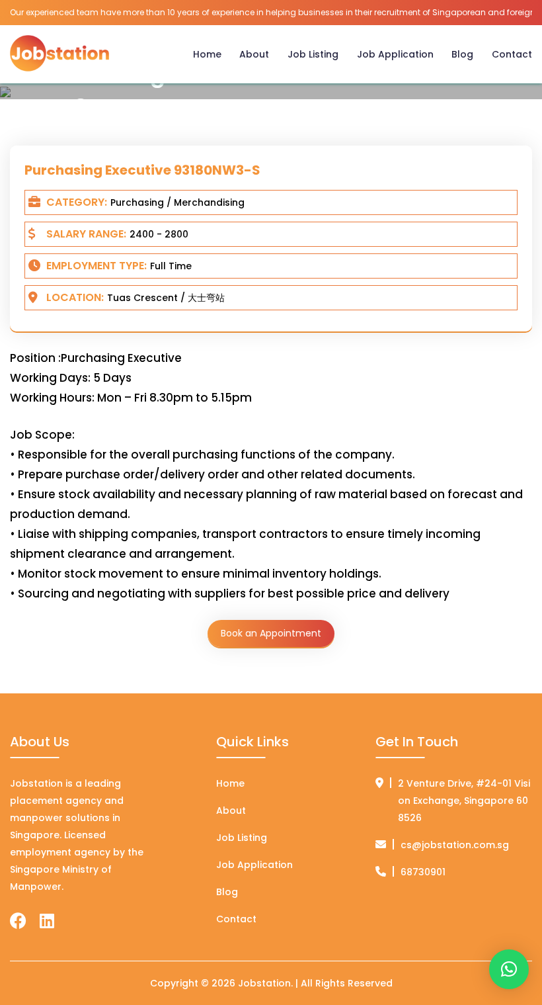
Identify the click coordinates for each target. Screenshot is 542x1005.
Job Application (395, 54)
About (254, 54)
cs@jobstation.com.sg (455, 845)
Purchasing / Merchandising (177, 202)
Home (207, 54)
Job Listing (313, 54)
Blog (462, 54)
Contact (512, 54)
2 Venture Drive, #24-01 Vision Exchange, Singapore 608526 (464, 800)
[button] (509, 969)
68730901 (423, 872)
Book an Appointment (271, 633)
